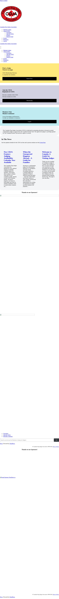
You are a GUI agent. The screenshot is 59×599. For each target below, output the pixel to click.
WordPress (12, 443)
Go (56, 440)
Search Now (30, 78)
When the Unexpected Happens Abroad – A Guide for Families (27, 157)
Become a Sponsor (8, 436)
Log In (5, 41)
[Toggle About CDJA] (26, 51)
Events (5, 38)
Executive (8, 32)
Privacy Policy (56, 446)
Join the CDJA (10, 34)
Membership (30, 100)
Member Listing (7, 29)
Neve (1, 443)
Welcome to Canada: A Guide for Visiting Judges (48, 155)
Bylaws (8, 35)
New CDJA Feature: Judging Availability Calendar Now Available (9, 157)
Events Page (43, 142)
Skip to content (3, 0)
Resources (5, 39)
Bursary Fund (9, 36)
